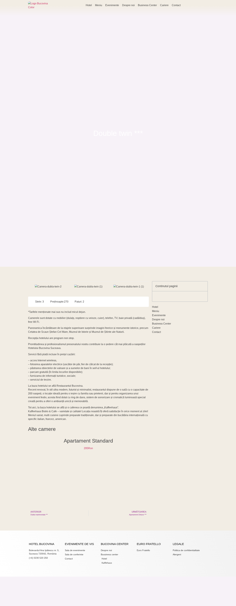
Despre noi (128, 5)
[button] (31, 287)
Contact (176, 5)
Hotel (89, 5)
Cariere (164, 5)
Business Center (147, 5)
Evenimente (112, 5)
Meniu (98, 5)
